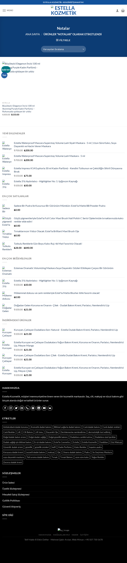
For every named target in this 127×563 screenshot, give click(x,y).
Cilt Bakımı (28, 432)
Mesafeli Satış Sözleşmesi (15, 494)
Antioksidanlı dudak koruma (15, 427)
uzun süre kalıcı (82, 457)
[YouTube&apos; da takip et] (44, 408)
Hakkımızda (45, 535)
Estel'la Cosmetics (62, 442)
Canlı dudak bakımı (91, 427)
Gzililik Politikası (11, 500)
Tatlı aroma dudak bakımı (38, 457)
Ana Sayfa (32, 34)
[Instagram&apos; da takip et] (10, 408)
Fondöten (104, 442)
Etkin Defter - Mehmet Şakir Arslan (54, 539)
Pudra (87, 452)
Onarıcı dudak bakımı (72, 452)
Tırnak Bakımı (66, 457)
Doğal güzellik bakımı (58, 437)
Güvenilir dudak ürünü (13, 447)
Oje (58, 452)
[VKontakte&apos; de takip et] (50, 408)
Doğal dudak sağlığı (37, 437)
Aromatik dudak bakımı (41, 427)
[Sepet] (123, 10)
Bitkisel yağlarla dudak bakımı (67, 427)
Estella (76, 442)
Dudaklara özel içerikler (105, 437)
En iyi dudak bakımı (42, 442)
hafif (54, 447)
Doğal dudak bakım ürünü (14, 437)
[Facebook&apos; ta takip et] (5, 408)
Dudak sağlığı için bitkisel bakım (17, 442)
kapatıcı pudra (95, 447)
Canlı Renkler (9, 432)
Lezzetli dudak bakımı (35, 452)
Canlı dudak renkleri (111, 427)
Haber (75, 535)
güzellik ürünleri (42, 447)
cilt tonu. (39, 432)
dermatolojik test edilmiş (99, 432)
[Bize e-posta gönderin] (21, 408)
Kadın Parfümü (65, 447)
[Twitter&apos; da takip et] (16, 408)
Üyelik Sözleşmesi (11, 488)
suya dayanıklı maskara (13, 457)
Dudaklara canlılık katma (81, 437)
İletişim (84, 535)
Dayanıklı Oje (52, 432)
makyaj (51, 452)
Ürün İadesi (8, 482)
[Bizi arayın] (27, 408)
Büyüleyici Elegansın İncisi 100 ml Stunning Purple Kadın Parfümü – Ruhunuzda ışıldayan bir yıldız (18, 108)
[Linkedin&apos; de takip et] (38, 408)
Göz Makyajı (116, 442)
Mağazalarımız (61, 535)
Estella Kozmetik (89, 442)
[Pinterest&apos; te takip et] (33, 408)
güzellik (29, 447)
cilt (19, 432)
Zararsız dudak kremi (12, 462)
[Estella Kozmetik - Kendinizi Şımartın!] (63, 10)
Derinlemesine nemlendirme (73, 432)
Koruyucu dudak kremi (13, 452)
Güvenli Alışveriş (11, 506)
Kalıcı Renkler (80, 447)
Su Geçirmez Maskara (102, 452)
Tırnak (54, 457)
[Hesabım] (117, 10)
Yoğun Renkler (98, 457)
